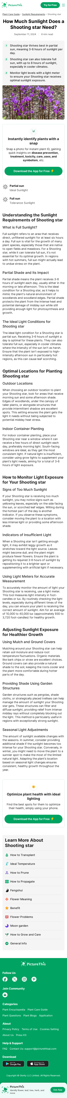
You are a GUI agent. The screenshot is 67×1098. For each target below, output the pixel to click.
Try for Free (50, 5)
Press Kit (21, 1035)
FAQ (4, 1048)
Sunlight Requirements (33, 14)
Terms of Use (29, 1029)
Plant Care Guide (11, 14)
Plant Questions (11, 1015)
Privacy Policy (10, 1029)
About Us (8, 1035)
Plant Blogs (30, 1015)
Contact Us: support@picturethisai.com (33, 1048)
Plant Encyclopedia (13, 1009)
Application (46, 1015)
